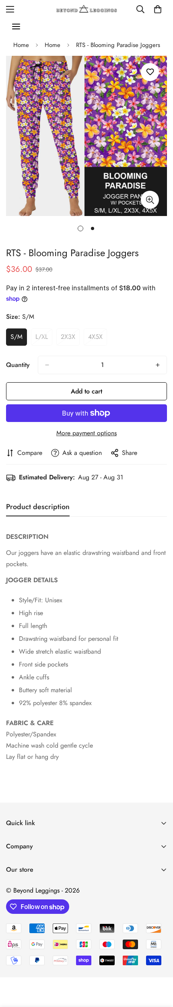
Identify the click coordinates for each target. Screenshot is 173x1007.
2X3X (70, 339)
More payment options (86, 433)
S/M (18, 339)
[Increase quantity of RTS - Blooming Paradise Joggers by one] (158, 365)
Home (21, 45)
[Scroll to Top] (158, 964)
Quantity (18, 364)
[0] (157, 9)
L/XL (43, 339)
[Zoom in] (150, 200)
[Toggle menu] (16, 26)
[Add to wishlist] (150, 72)
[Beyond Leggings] (87, 9)
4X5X (97, 339)
